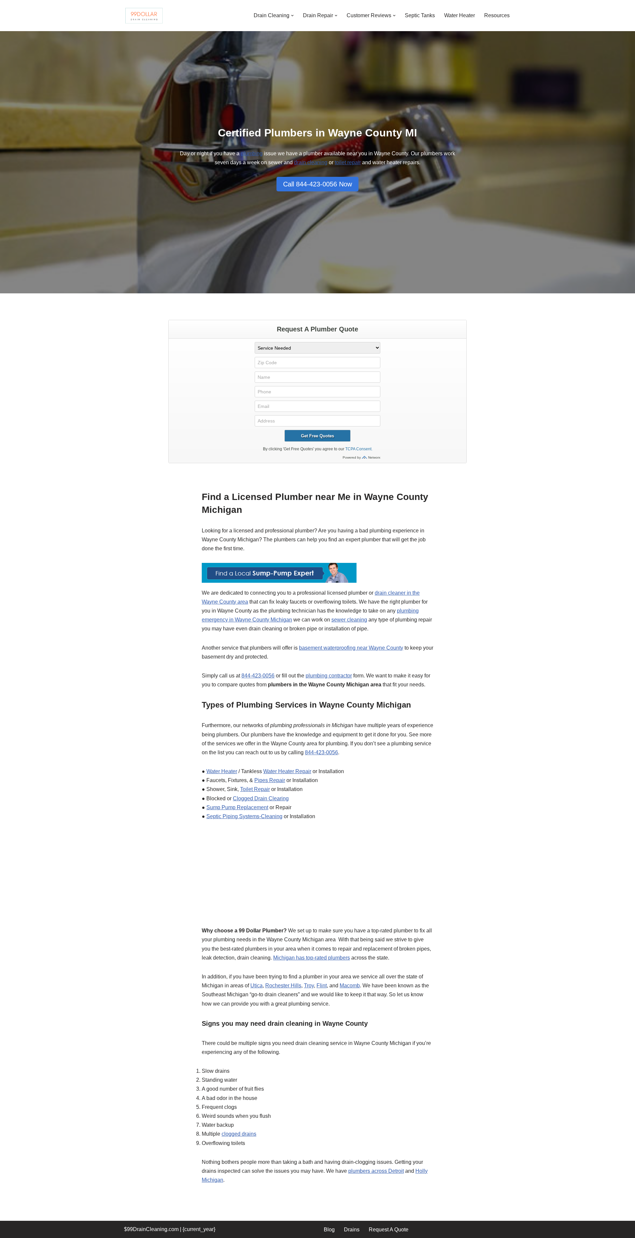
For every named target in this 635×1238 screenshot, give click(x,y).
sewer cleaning (349, 619)
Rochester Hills (283, 985)
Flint (322, 985)
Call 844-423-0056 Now (317, 184)
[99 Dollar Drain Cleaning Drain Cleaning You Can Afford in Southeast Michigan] (144, 15)
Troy (309, 985)
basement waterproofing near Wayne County (351, 648)
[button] (292, 15)
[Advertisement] (317, 877)
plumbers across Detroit (376, 1171)
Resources (497, 15)
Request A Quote (388, 1229)
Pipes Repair (269, 780)
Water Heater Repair (287, 771)
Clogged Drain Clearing (261, 798)
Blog (329, 1229)
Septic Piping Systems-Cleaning (244, 816)
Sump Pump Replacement (237, 807)
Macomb (350, 985)
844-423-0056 (258, 675)
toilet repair (348, 162)
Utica (256, 985)
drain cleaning (310, 162)
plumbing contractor (329, 675)
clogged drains (239, 1134)
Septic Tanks (420, 15)
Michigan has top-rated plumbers (311, 958)
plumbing (252, 153)
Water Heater (459, 15)
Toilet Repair (255, 789)
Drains (352, 1229)
